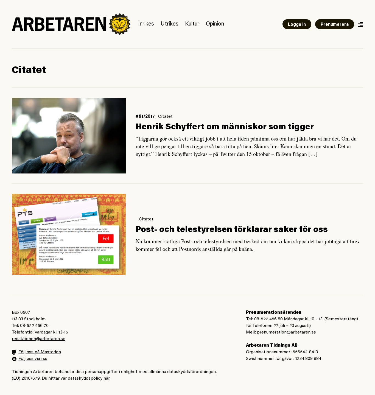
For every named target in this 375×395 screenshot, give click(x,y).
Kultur (192, 24)
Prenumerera (335, 25)
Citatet (165, 116)
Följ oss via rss (32, 359)
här (106, 378)
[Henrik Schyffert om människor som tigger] (69, 135)
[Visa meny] (360, 24)
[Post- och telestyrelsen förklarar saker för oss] (69, 234)
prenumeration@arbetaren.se (286, 332)
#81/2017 (145, 116)
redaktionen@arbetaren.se (38, 339)
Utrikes (169, 24)
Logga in (297, 25)
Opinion (215, 24)
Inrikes (146, 24)
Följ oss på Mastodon (39, 352)
